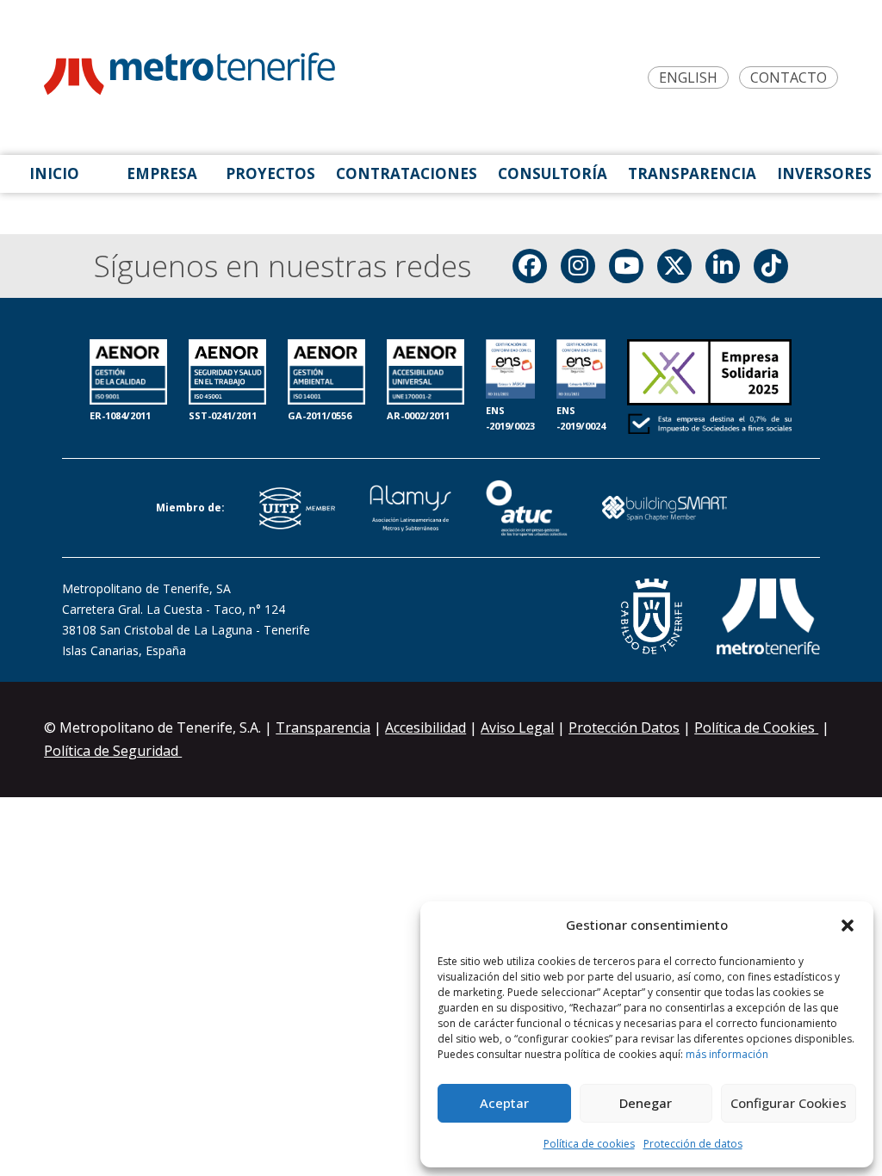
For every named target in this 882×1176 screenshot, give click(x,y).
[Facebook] (529, 266)
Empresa (162, 173)
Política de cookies (589, 1143)
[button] (847, 925)
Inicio (54, 173)
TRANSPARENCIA (692, 173)
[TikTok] (771, 266)
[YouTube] (626, 266)
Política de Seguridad (113, 750)
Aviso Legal (517, 727)
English (688, 78)
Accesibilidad (425, 727)
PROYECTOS (270, 173)
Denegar (645, 1102)
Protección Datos (624, 727)
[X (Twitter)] (674, 266)
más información (727, 1054)
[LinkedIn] (722, 266)
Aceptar (504, 1102)
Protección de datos (692, 1143)
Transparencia (323, 727)
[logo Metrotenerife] (189, 77)
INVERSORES (824, 173)
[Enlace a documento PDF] (709, 388)
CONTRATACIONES (406, 173)
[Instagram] (578, 266)
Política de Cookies (756, 727)
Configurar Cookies (788, 1102)
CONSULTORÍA (552, 173)
